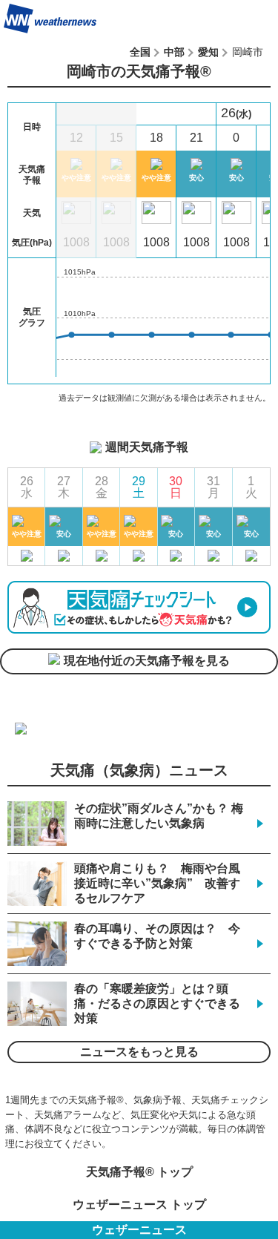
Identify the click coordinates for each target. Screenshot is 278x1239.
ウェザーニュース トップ (139, 1204)
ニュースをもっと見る (139, 1051)
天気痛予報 (240, 18)
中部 (174, 52)
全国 (140, 52)
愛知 (208, 52)
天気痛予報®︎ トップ (139, 1172)
